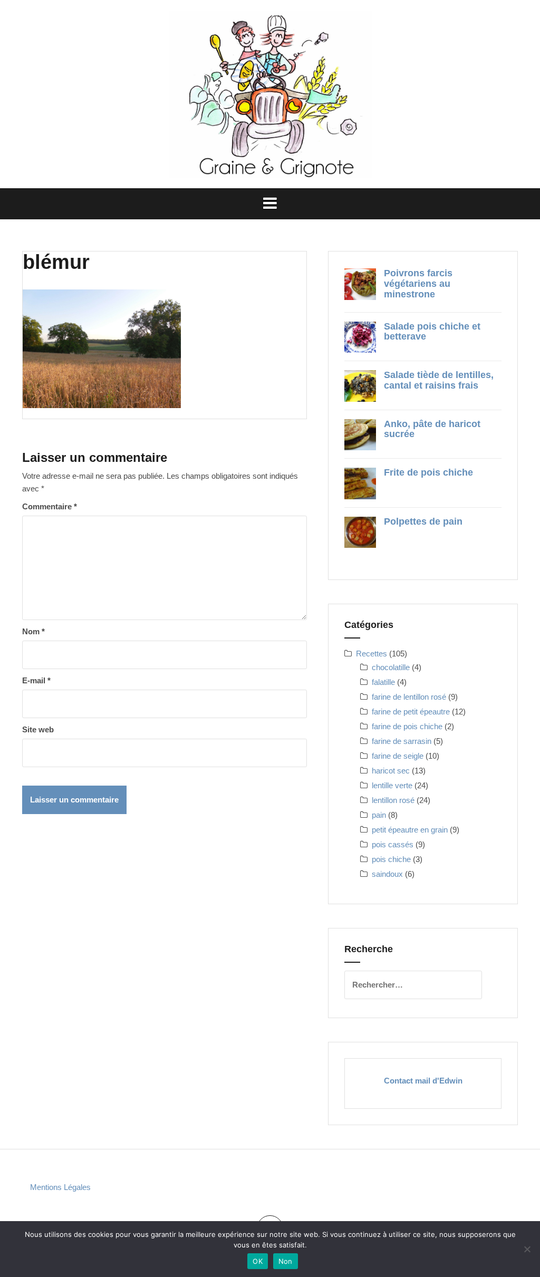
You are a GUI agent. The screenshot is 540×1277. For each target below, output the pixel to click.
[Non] (527, 1249)
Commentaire (49, 506)
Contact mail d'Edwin (423, 1080)
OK (258, 1261)
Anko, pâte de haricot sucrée (432, 429)
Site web (38, 729)
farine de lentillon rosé (409, 696)
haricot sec (391, 770)
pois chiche (391, 859)
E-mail (36, 680)
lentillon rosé (393, 800)
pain (379, 814)
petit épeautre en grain (410, 829)
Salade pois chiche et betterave (432, 331)
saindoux (387, 873)
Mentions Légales (60, 1187)
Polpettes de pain (423, 521)
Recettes (371, 653)
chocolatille (391, 667)
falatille (383, 682)
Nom (33, 631)
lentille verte (392, 785)
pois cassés (392, 844)
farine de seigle (397, 755)
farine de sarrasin (401, 741)
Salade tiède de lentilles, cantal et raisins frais (439, 380)
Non (285, 1261)
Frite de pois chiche (428, 472)
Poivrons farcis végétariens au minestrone (418, 283)
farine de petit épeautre (411, 711)
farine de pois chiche (407, 726)
